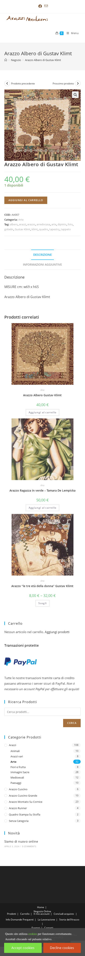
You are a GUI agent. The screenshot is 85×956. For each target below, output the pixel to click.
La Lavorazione (46, 919)
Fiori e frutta (18, 767)
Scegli (42, 603)
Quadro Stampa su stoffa (24, 814)
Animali (15, 751)
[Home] (5, 60)
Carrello (25, 914)
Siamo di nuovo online (21, 841)
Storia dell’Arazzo (69, 919)
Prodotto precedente (23, 83)
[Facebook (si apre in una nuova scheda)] (40, 6)
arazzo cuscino (18, 789)
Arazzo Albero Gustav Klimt (42, 395)
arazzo (31, 224)
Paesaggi (16, 783)
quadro (43, 229)
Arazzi (12, 745)
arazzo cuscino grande (23, 795)
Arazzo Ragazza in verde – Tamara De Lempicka (42, 490)
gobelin (8, 229)
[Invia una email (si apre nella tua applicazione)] (45, 6)
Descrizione (42, 255)
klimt (35, 229)
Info (8, 919)
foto (70, 224)
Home (40, 907)
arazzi (22, 224)
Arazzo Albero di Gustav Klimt (43, 60)
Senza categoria (18, 821)
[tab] (42, 255)
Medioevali (17, 777)
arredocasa (43, 224)
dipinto (62, 224)
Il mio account (42, 914)
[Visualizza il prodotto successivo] (78, 83)
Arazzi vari (17, 756)
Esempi (36, 928)
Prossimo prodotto (63, 83)
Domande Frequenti (22, 919)
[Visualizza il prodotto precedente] (7, 83)
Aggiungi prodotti (57, 632)
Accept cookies (22, 948)
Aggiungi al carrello (25, 200)
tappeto (66, 229)
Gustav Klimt (22, 229)
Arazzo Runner (18, 808)
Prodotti (11, 914)
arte (53, 224)
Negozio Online (42, 911)
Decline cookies (62, 948)
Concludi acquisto (64, 914)
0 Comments (29, 846)
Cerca (72, 723)
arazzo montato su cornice (25, 802)
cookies (32, 934)
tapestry (54, 229)
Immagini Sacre (20, 772)
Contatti (48, 928)
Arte (21, 219)
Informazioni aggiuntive (42, 264)
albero (14, 224)
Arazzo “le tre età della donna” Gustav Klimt (42, 586)
